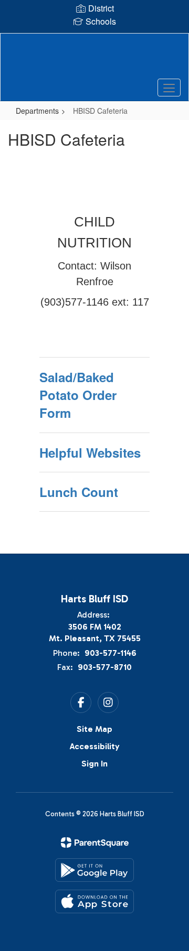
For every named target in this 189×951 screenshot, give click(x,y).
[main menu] (169, 87)
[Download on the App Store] (94, 901)
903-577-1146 (110, 653)
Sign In (94, 764)
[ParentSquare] (94, 842)
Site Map (94, 729)
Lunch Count (78, 492)
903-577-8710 (105, 667)
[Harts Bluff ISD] (94, 59)
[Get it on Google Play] (94, 870)
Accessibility (95, 746)
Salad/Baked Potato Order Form (78, 395)
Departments (37, 110)
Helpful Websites (90, 452)
